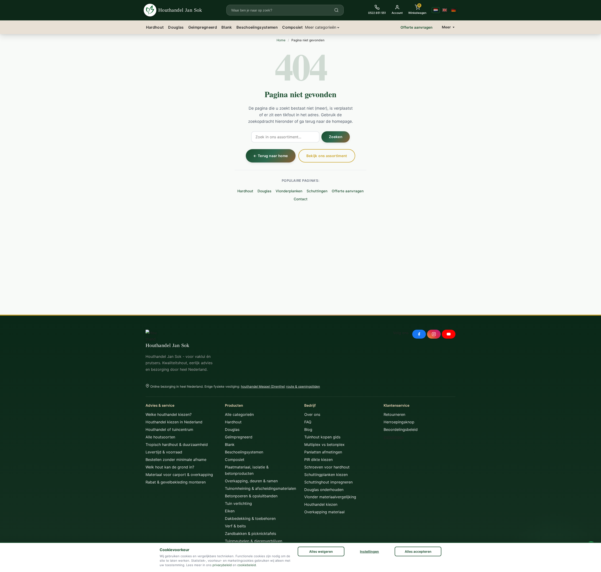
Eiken (230, 511)
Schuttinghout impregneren (328, 482)
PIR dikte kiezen (318, 459)
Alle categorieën (239, 414)
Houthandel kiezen (320, 504)
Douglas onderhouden (323, 489)
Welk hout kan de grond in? (170, 467)
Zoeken (335, 137)
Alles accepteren (418, 551)
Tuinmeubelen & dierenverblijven (253, 541)
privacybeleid (222, 565)
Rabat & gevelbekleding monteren (176, 482)
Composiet (292, 27)
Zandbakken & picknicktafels (250, 533)
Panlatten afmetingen (323, 452)
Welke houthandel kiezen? (169, 414)
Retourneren (394, 414)
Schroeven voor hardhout (327, 467)
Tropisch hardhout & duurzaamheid (177, 444)
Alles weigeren (321, 551)
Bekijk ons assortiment (326, 156)
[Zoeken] (336, 10)
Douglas (176, 27)
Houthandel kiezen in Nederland (174, 422)
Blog (308, 429)
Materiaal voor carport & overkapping (179, 474)
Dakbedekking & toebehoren (250, 518)
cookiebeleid (246, 565)
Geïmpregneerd (238, 437)
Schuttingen (317, 191)
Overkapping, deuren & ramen (251, 481)
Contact (301, 199)
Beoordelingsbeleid (401, 429)
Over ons (312, 414)
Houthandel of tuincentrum (169, 429)
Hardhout (155, 27)
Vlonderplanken (289, 191)
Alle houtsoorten (160, 437)
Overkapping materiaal (324, 512)
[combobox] (282, 10)
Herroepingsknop (399, 422)
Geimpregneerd (202, 27)
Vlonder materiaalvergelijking (330, 497)
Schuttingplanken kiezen (326, 474)
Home (281, 40)
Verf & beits (235, 526)
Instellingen (369, 551)
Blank (226, 27)
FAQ (307, 422)
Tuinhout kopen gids (322, 437)
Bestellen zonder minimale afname (176, 459)
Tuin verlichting (238, 503)
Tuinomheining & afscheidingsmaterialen (260, 488)
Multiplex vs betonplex (324, 444)
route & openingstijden (303, 386)
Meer (446, 27)
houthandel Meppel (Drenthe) (263, 386)
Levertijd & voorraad (164, 452)
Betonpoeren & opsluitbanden (251, 496)
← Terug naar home (270, 156)
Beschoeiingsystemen (257, 27)
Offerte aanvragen (416, 27)
